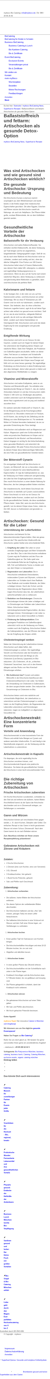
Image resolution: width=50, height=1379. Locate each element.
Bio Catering (26, 1036)
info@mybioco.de (28, 13)
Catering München (38, 1054)
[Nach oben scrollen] (0, 1378)
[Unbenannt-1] (24, 33)
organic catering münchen (28, 1057)
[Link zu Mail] (5, 2)
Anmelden (8, 97)
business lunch (17, 1054)
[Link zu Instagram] (5, 4)
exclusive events (10, 1057)
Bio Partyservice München (25, 1052)
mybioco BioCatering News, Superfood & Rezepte (23, 142)
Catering (27, 1054)
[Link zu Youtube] (5, 7)
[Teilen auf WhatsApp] (7, 1063)
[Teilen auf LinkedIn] (7, 1067)
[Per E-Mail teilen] (7, 1070)
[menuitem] (25, 36)
